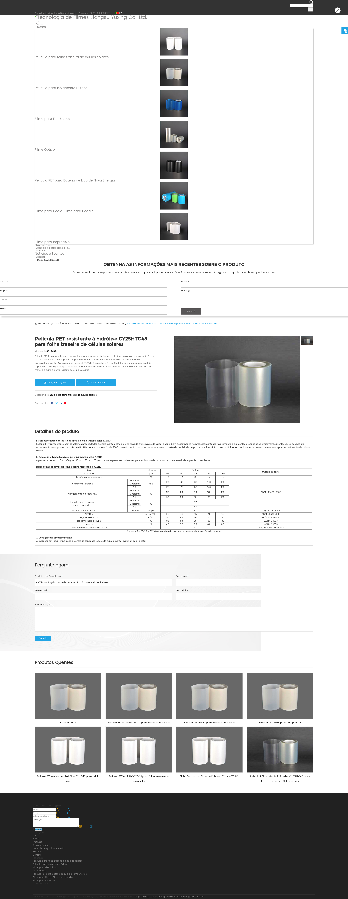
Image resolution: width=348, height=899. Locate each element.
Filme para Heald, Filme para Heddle (53, 877)
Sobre (36, 838)
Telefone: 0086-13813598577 (94, 13)
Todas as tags (158, 896)
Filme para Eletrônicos (45, 867)
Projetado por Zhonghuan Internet (185, 896)
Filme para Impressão (44, 880)
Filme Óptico (39, 870)
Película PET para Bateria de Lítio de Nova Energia (60, 874)
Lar (57, 323)
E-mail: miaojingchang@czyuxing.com (56, 13)
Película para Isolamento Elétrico (50, 864)
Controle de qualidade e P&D (48, 848)
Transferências (40, 845)
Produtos (67, 323)
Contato (37, 855)
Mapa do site (142, 896)
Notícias (37, 851)
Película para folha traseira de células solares (99, 323)
